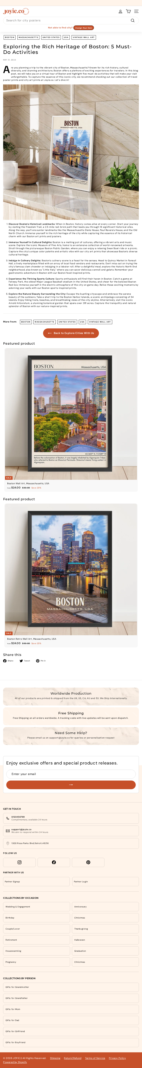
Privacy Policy (117, 1058)
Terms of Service (95, 1058)
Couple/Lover (13, 928)
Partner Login (81, 881)
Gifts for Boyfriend (15, 1042)
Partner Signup (12, 881)
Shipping (55, 1058)
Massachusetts (28, 37)
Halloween (79, 940)
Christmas (79, 917)
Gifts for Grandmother (17, 987)
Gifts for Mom (13, 1009)
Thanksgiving (81, 928)
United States (51, 37)
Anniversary (80, 906)
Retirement (11, 940)
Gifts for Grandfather (17, 998)
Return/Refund (72, 1058)
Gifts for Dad (12, 1020)
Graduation (80, 951)
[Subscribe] (71, 785)
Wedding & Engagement (18, 906)
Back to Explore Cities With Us (73, 333)
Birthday (10, 917)
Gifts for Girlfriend (15, 1031)
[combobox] (71, 20)
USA (66, 37)
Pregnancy (11, 962)
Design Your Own (83, 28)
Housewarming (13, 951)
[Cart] (128, 11)
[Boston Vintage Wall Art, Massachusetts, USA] (71, 152)
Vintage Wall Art (84, 37)
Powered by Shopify (15, 1062)
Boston (9, 37)
